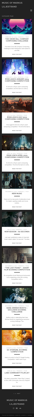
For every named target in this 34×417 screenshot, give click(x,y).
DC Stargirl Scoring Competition (17, 351)
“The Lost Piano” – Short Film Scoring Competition (17, 269)
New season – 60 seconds (17, 232)
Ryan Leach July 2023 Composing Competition (17, 118)
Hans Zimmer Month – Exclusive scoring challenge (17, 310)
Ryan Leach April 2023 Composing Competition (17, 156)
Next (18, 393)
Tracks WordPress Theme (10, 415)
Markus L (21, 37)
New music (17, 193)
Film (27, 37)
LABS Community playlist (17, 373)
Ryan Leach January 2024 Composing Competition (17, 80)
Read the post (17, 54)
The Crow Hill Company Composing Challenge (17, 40)
